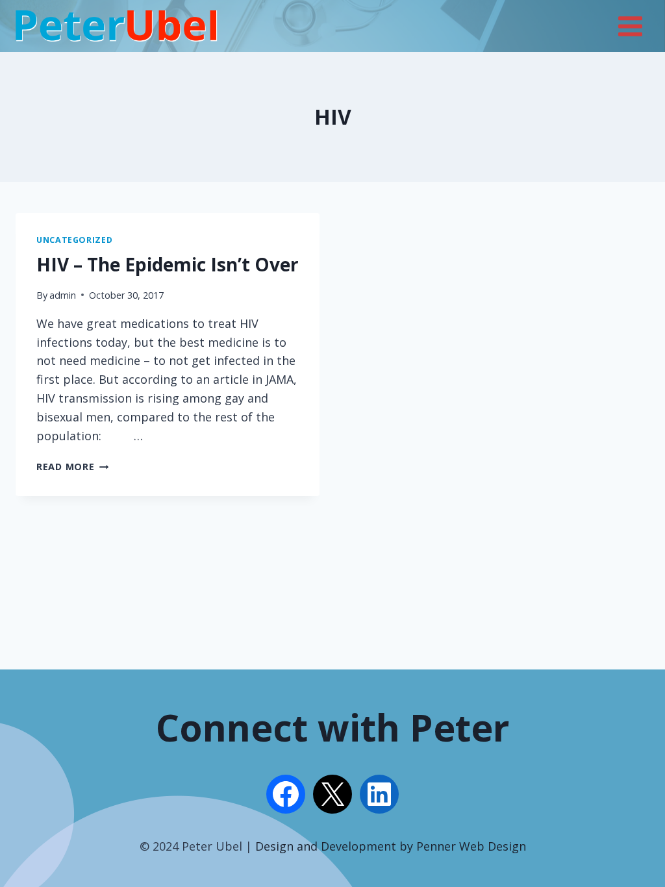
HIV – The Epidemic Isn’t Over (167, 264)
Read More (72, 466)
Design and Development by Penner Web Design (390, 846)
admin (62, 295)
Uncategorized (74, 239)
